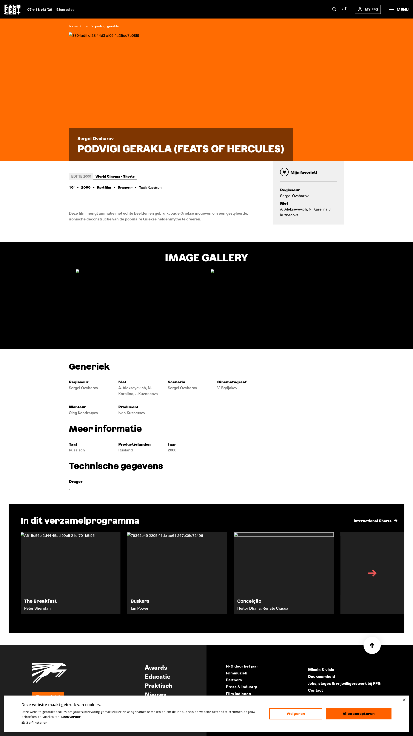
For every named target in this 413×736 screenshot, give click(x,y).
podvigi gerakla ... (108, 25)
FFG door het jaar (242, 666)
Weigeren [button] (296, 714)
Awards (156, 667)
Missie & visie (321, 669)
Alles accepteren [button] (358, 714)
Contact (315, 690)
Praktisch (159, 685)
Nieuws (155, 694)
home (73, 25)
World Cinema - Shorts (115, 176)
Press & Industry (241, 686)
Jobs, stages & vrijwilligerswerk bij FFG (344, 683)
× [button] (404, 700)
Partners (234, 679)
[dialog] (206, 714)
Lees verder (71, 717)
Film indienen (238, 693)
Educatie (157, 676)
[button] (142, 722)
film (86, 25)
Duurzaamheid (321, 676)
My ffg (371, 9)
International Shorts (372, 521)
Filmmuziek (236, 673)
